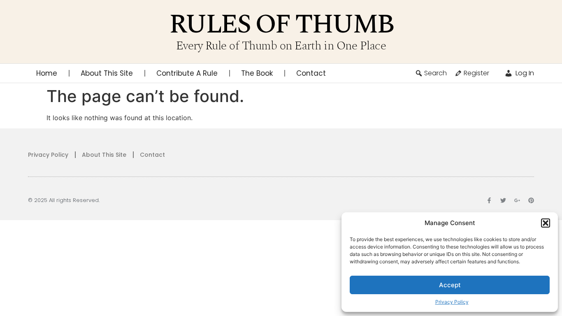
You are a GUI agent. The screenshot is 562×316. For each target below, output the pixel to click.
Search (435, 73)
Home (46, 73)
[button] (545, 223)
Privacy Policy (452, 302)
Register (476, 73)
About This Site (107, 73)
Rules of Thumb (281, 24)
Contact (311, 73)
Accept (450, 285)
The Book (257, 73)
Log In (524, 73)
